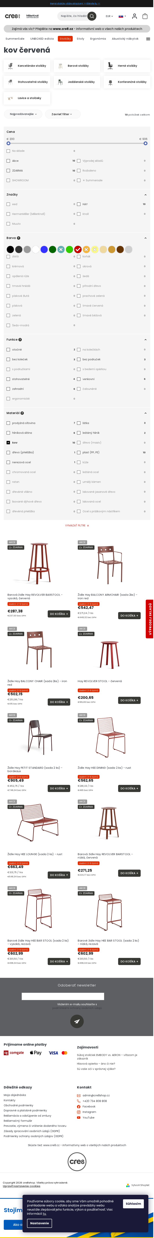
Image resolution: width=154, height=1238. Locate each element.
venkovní (114, 379)
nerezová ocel (43, 462)
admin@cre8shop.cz (96, 1095)
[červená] (78, 248)
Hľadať (93, 16)
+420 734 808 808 (95, 1101)
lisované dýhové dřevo (43, 501)
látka (114, 423)
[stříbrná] (128, 248)
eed (43, 204)
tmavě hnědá (43, 286)
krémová (43, 266)
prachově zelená (114, 296)
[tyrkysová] (61, 248)
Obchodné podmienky (18, 1105)
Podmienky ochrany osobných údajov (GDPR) (33, 1136)
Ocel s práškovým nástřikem (114, 511)
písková (43, 306)
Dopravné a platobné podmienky (25, 1110)
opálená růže (43, 276)
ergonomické (43, 399)
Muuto (43, 224)
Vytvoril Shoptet (140, 1185)
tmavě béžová (114, 315)
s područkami (43, 369)
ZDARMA (43, 170)
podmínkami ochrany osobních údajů (77, 1008)
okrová (114, 266)
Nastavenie (39, 1223)
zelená (43, 315)
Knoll (114, 214)
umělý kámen (114, 482)
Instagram (89, 1112)
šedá (114, 276)
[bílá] (35, 248)
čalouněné (114, 389)
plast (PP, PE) (114, 452)
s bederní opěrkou (114, 369)
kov (43, 442)
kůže (114, 462)
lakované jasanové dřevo (114, 492)
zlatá (43, 256)
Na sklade (43, 151)
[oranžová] (86, 248)
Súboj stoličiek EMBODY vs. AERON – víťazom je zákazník (107, 1056)
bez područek (114, 359)
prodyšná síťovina (43, 423)
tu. (44, 1214)
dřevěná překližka (43, 511)
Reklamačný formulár (18, 1121)
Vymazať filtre (75, 525)
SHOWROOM (43, 180)
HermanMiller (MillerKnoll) (43, 214)
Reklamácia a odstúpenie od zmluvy (27, 1116)
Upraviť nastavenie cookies (21, 1186)
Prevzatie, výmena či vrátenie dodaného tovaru (35, 1126)
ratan (43, 482)
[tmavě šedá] (19, 248)
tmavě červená (114, 306)
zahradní (43, 389)
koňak (114, 256)
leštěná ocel (114, 472)
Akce (43, 161)
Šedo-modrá (43, 325)
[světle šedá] (27, 248)
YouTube (88, 1117)
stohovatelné (43, 379)
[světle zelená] (69, 248)
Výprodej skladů (114, 161)
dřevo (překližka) (43, 452)
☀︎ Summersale (114, 180)
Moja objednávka (15, 1095)
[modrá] (44, 248)
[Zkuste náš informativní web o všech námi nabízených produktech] (77, 1161)
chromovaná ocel (43, 472)
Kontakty (9, 1100)
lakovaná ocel (114, 501)
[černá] (10, 248)
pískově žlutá (43, 296)
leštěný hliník (114, 433)
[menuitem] (15, 39)
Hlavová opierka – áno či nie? (96, 1064)
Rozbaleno (114, 170)
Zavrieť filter (60, 114)
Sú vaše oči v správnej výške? (96, 1069)
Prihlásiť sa (78, 1021)
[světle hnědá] (112, 248)
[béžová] (103, 248)
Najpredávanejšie (22, 114)
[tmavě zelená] (52, 248)
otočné (43, 349)
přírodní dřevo (114, 286)
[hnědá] (120, 248)
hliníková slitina (43, 433)
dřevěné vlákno (43, 492)
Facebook (89, 1106)
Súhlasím (133, 1204)
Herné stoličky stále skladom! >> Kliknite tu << (75, 3)
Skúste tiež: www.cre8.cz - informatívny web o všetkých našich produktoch (77, 1145)
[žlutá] (95, 248)
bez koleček (43, 359)
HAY (114, 204)
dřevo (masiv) (114, 442)
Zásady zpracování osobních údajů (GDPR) (32, 1131)
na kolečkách (114, 349)
